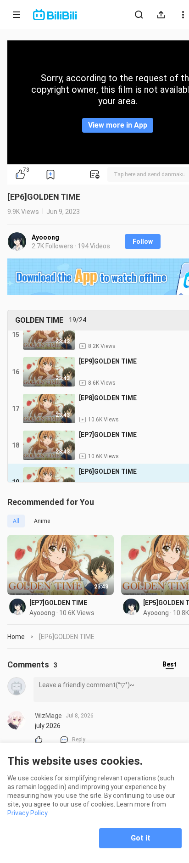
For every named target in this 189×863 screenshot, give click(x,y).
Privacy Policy (27, 813)
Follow (143, 241)
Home (16, 636)
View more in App (117, 125)
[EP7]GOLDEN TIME (58, 602)
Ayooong (45, 237)
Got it (140, 838)
